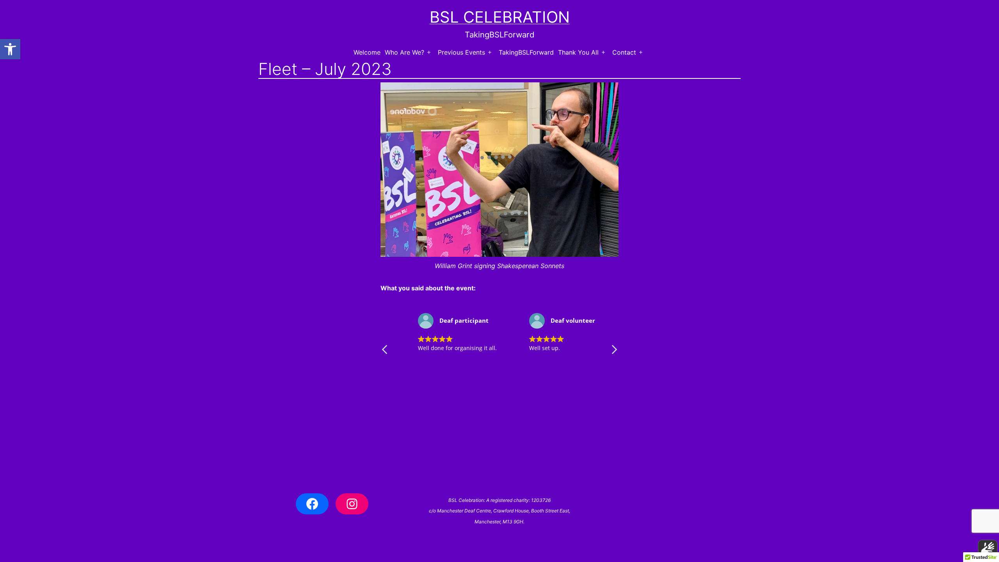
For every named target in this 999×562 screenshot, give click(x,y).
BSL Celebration (500, 17)
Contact (624, 52)
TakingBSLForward (526, 52)
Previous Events (461, 52)
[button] (10, 49)
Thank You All (578, 52)
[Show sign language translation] (987, 549)
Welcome (367, 52)
